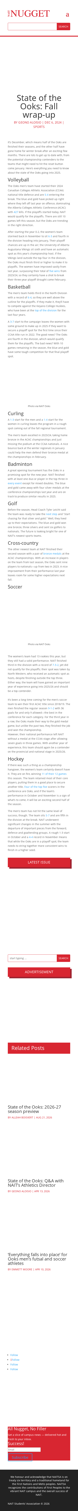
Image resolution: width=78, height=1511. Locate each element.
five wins (54, 271)
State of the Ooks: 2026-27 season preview (34, 1109)
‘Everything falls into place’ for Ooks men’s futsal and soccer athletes (37, 1258)
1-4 (46, 419)
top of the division (46, 310)
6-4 (30, 297)
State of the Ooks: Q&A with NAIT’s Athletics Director (36, 1183)
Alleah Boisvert (22, 1117)
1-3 (12, 419)
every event (15, 483)
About (11, 1393)
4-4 (31, 837)
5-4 (46, 194)
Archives (13, 1397)
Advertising (15, 1406)
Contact (12, 1414)
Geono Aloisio (29, 122)
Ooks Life (13, 1419)
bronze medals (52, 553)
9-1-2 (51, 708)
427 (16, 212)
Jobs (10, 1410)
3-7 (12, 321)
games (63, 774)
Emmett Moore (22, 1269)
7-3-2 (55, 665)
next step (51, 514)
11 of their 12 (50, 774)
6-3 (50, 236)
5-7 (48, 815)
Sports (39, 127)
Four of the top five (35, 786)
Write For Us (15, 1401)
